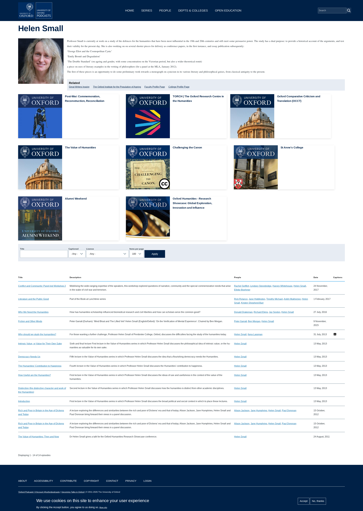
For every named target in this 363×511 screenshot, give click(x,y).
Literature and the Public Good (33, 299)
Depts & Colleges (193, 10)
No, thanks (318, 501)
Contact (112, 480)
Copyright (91, 480)
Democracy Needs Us (29, 356)
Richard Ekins (261, 312)
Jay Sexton (274, 312)
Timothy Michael (274, 299)
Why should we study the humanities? (37, 334)
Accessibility (43, 480)
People (165, 10)
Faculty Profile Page (154, 87)
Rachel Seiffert (241, 286)
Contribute (68, 480)
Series (146, 10)
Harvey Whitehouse (282, 286)
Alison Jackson (241, 410)
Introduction (24, 401)
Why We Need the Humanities (33, 312)
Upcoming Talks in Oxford (72, 492)
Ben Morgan (254, 321)
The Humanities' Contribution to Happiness (39, 366)
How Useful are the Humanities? (34, 375)
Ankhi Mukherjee (292, 299)
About (22, 480)
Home (129, 10)
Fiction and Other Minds (30, 321)
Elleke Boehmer (242, 290)
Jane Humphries (259, 410)
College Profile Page (178, 87)
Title (22, 249)
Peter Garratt (240, 321)
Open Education (228, 10)
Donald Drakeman (243, 312)
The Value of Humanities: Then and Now (38, 436)
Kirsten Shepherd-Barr (252, 303)
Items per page (136, 249)
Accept (304, 501)
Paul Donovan (289, 410)
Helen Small (300, 286)
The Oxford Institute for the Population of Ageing (117, 87)
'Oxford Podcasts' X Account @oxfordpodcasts (39, 492)
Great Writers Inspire (79, 87)
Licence (90, 249)
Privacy (130, 480)
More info (103, 507)
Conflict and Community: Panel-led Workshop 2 (42, 286)
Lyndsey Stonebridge (260, 286)
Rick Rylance (241, 299)
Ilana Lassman (255, 334)
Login (147, 480)
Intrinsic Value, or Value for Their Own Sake (40, 343)
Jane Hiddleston (257, 299)
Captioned (73, 249)
